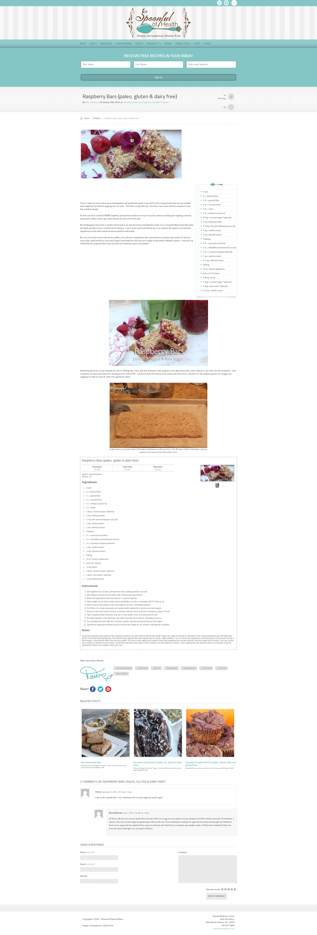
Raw (175, 768)
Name (87, 852)
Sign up (159, 77)
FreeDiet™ (152, 43)
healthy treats (172, 668)
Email (87, 864)
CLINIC (196, 43)
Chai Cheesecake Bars (91, 762)
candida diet (142, 668)
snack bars (222, 668)
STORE (207, 43)
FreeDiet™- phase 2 (161, 102)
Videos (168, 43)
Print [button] (217, 487)
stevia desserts (122, 674)
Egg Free (147, 102)
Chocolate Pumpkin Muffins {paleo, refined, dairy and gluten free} (210, 764)
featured (157, 668)
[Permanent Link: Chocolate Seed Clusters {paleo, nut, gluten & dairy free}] (158, 732)
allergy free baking (124, 668)
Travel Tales (182, 43)
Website (83, 876)
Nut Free (161, 768)
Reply (129, 792)
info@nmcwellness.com (223, 928)
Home (83, 43)
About (93, 43)
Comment (182, 852)
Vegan (91, 767)
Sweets (139, 43)
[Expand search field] (234, 3)
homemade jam (189, 668)
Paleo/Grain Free (117, 765)
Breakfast (106, 43)
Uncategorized (85, 767)
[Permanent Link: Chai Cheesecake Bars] (105, 732)
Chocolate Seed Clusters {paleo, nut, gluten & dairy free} (157, 764)
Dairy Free (137, 102)
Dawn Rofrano (92, 102)
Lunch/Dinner (124, 43)
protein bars (206, 668)
